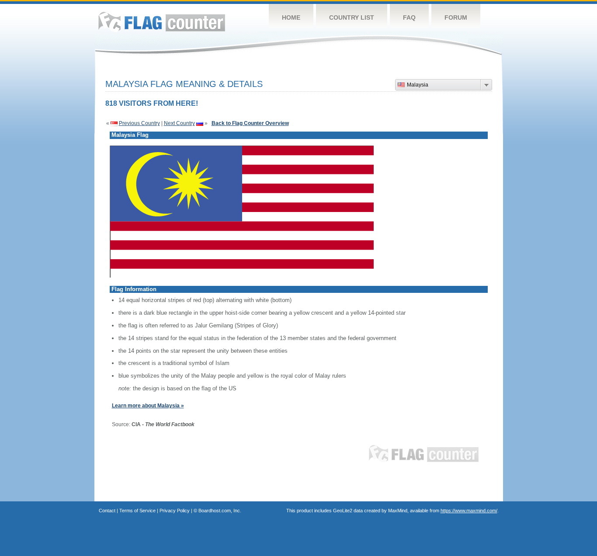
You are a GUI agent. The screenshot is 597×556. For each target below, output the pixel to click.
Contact (107, 510)
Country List (351, 17)
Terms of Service (137, 510)
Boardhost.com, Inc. (219, 510)
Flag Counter (161, 21)
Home (291, 17)
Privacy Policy (175, 510)
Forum (455, 17)
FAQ (409, 17)
